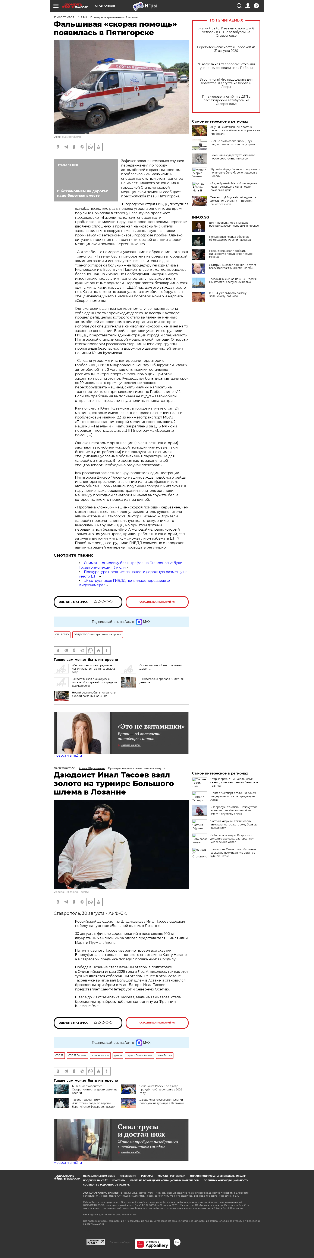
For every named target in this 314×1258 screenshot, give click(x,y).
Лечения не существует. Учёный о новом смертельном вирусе (232, 156)
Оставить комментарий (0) (157, 602)
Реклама (147, 1176)
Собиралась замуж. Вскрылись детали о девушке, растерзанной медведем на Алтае (232, 839)
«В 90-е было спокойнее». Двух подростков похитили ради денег (232, 142)
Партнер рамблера (120, 1242)
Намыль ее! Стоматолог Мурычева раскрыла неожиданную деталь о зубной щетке (233, 853)
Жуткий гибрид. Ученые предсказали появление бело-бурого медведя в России (235, 173)
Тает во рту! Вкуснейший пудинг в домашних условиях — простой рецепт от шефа (233, 201)
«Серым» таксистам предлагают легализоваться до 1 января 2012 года (93, 669)
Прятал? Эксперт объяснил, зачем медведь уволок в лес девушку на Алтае (233, 796)
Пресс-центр (128, 1176)
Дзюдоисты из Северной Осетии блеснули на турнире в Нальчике (161, 1101)
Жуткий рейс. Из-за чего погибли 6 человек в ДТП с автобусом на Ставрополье (226, 32)
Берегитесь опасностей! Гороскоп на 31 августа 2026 (226, 49)
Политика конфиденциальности (226, 1180)
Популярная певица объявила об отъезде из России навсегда (230, 238)
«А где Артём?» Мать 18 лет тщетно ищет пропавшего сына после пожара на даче (233, 187)
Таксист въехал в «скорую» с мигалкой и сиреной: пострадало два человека (94, 682)
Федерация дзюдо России (71, 891)
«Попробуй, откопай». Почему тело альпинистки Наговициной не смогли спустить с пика (234, 810)
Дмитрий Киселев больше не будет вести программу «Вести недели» (232, 266)
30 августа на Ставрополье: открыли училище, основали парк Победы (226, 66)
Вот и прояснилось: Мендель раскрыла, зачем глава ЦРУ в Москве (234, 224)
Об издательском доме (99, 1176)
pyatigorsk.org (71, 136)
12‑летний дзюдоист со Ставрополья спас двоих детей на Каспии (94, 1089)
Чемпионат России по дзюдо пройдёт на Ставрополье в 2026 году (160, 1089)
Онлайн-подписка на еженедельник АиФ (218, 1176)
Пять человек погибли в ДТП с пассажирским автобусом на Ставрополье (226, 100)
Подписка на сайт (95, 1180)
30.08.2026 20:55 (64, 768)
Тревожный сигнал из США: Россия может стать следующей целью (233, 281)
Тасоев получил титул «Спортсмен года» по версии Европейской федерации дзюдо (93, 1103)
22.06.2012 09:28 (64, 17)
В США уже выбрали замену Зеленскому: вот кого (228, 295)
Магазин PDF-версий (171, 1176)
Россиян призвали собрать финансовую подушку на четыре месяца (230, 253)
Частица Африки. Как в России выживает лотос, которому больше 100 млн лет (233, 824)
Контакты (118, 1180)
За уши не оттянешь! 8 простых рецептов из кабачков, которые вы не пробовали (235, 130)
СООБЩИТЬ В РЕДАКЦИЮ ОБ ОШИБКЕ (106, 1184)
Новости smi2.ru (68, 755)
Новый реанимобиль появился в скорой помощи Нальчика (94, 694)
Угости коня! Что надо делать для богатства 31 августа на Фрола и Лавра (226, 83)
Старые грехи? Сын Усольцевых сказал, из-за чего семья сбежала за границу (234, 782)
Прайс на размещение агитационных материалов (164, 1180)
